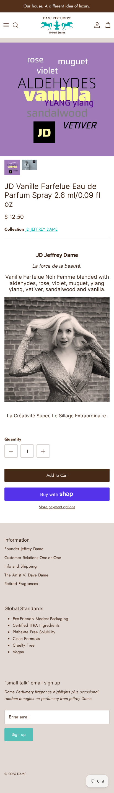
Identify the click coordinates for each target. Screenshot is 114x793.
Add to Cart (57, 475)
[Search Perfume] (18, 25)
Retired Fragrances (21, 584)
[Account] (96, 25)
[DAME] (57, 25)
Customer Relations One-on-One (32, 558)
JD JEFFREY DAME (41, 229)
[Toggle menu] (6, 25)
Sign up (19, 734)
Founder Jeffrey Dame (23, 549)
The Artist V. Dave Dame (26, 575)
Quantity (12, 439)
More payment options (57, 507)
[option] (57, 99)
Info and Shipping (20, 566)
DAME (21, 773)
